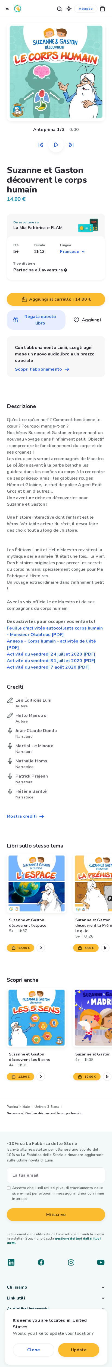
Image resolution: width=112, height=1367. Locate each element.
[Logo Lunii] (17, 8)
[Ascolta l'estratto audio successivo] (71, 145)
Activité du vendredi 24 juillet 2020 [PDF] (51, 654)
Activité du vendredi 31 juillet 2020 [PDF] (51, 661)
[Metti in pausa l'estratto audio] (56, 144)
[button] (69, 8)
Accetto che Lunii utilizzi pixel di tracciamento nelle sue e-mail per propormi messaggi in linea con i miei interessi (58, 1193)
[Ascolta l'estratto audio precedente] (41, 145)
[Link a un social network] (11, 1262)
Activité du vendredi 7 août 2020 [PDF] (48, 667)
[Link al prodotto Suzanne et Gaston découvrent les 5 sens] (36, 1017)
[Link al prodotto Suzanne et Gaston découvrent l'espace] (36, 883)
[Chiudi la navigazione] (8, 8)
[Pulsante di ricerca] (59, 8)
